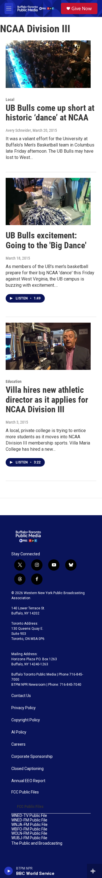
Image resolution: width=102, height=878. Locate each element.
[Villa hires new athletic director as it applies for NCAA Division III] (48, 346)
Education (14, 381)
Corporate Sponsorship (32, 756)
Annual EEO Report (28, 781)
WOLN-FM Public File (29, 833)
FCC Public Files (25, 792)
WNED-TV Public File (29, 816)
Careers (18, 744)
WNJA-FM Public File (29, 825)
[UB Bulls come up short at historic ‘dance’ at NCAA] (48, 64)
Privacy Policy (23, 708)
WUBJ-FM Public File (29, 838)
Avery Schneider (18, 130)
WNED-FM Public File (29, 820)
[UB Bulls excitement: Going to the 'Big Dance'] (48, 201)
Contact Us (21, 696)
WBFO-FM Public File (29, 829)
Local (10, 99)
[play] (8, 871)
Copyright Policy (25, 720)
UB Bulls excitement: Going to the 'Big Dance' (46, 240)
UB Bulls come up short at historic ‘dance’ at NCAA (50, 113)
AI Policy (18, 732)
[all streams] (94, 871)
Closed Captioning (27, 769)
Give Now (81, 8)
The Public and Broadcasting (36, 843)
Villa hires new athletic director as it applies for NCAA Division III (47, 400)
